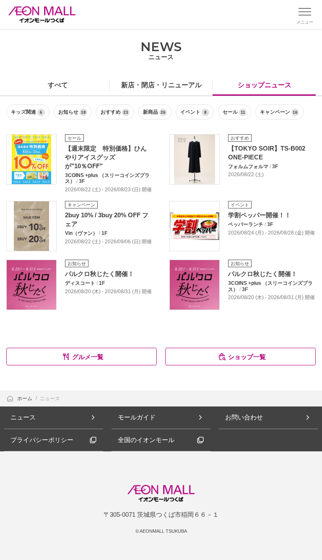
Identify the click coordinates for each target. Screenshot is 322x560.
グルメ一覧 (88, 356)
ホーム (25, 398)
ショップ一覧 (247, 356)
